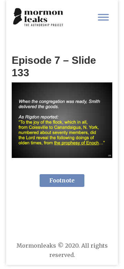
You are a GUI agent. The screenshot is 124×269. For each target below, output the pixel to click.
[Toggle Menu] (103, 17)
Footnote (62, 180)
